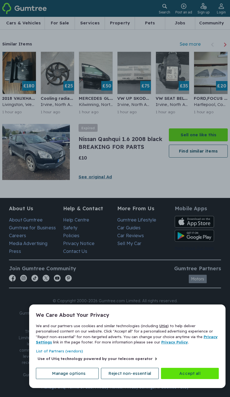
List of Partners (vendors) (59, 351)
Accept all (190, 373)
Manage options (69, 373)
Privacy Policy (174, 342)
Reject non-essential (130, 373)
